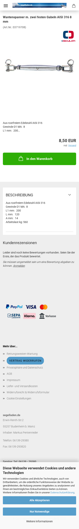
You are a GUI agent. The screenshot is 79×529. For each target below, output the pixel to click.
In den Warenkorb (39, 159)
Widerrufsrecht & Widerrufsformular (28, 392)
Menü (6, 6)
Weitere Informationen (39, 521)
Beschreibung (19, 195)
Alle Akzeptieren (40, 500)
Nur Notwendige (39, 511)
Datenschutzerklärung (62, 492)
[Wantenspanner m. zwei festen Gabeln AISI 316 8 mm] (39, 57)
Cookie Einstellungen (19, 398)
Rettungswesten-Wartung (22, 353)
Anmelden (19, 265)
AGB (9, 373)
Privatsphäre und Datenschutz (25, 367)
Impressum (13, 380)
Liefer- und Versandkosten (22, 386)
